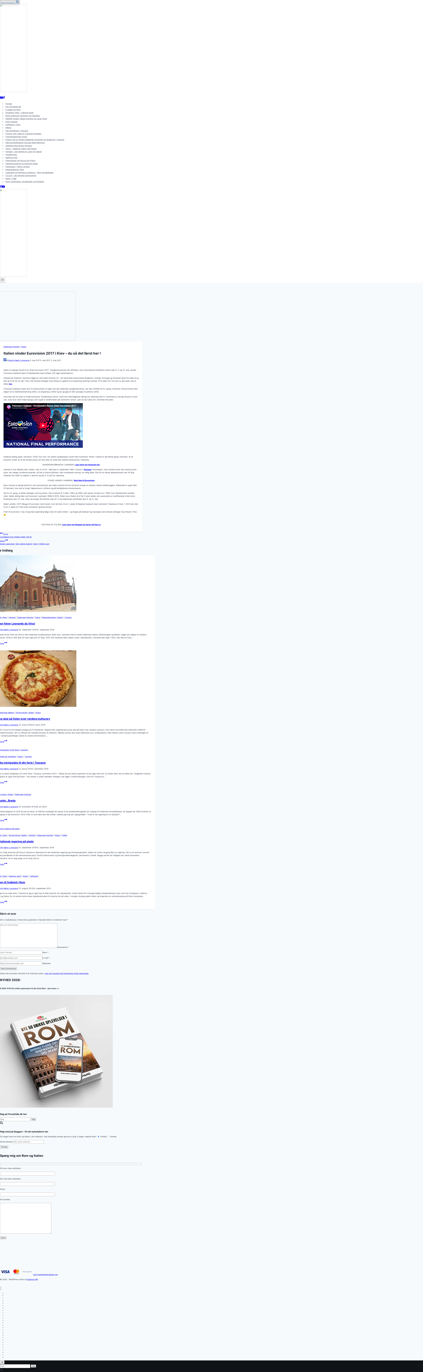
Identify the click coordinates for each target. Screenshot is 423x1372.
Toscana (87, 469)
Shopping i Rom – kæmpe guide (19, 113)
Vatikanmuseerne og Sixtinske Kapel (22, 164)
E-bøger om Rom (13, 110)
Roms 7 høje (11, 179)
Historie (12, 617)
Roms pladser (12, 122)
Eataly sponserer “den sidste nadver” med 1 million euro (24, 542)
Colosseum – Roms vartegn (18, 167)
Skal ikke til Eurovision (84, 480)
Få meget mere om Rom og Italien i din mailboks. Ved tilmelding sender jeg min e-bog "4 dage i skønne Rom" (48, 1137)
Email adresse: (7, 1142)
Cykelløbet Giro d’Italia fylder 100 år (16, 535)
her (10, 384)
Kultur (23, 347)
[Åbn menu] (2, 280)
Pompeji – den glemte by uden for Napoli (24, 152)
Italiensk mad (11, 158)
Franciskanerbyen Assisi (16, 137)
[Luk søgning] (2, 1362)
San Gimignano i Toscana (17, 131)
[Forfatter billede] (5, 360)
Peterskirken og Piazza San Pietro (20, 161)
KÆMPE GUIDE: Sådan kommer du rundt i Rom (26, 119)
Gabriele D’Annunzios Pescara (19, 146)
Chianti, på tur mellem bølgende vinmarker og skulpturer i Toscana (35, 140)
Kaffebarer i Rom (13, 125)
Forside (9, 104)
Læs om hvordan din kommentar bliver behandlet (66, 973)
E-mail (46, 958)
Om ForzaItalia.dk (13, 107)
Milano (8, 128)
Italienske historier (12, 347)
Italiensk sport (15, 876)
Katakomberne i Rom (15, 170)
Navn (46, 952)
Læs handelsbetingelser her (45, 1275)
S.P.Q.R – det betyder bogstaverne (21, 176)
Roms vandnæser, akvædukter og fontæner (25, 182)
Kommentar (63, 947)
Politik (64, 835)
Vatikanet (34, 876)
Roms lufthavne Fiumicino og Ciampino (23, 116)
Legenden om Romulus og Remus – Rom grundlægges (30, 173)
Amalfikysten (11, 155)
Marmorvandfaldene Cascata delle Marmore (25, 143)
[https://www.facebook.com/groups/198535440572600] (4, 98)
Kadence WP (32, 1279)
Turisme (68, 617)
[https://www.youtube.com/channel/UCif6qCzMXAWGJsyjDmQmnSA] (1, 98)
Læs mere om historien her (87, 465)
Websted (46, 963)
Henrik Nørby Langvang (18, 360)
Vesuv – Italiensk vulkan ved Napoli (21, 149)
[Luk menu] (0, 1288)
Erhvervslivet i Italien (25, 713)
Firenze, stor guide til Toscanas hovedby (23, 134)
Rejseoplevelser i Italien (52, 617)
